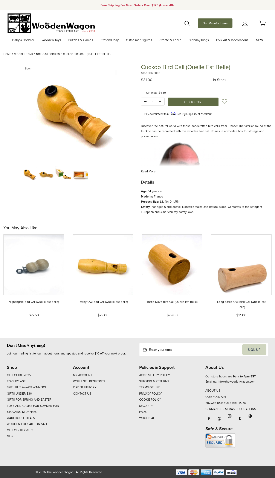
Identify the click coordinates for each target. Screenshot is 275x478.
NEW (10, 436)
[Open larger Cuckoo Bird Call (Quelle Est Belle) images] (68, 112)
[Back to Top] (262, 451)
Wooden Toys (23, 54)
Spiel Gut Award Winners (26, 387)
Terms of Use (149, 387)
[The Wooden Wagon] (51, 23)
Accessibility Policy (154, 375)
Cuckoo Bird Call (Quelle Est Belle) (86, 54)
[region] (68, 174)
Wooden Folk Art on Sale (27, 424)
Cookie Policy (150, 399)
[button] (28, 174)
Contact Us (82, 393)
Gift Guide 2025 (19, 375)
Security (146, 406)
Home (7, 54)
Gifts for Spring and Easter (29, 399)
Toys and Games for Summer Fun (33, 406)
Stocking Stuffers (22, 412)
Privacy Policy (150, 393)
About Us (212, 390)
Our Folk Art (215, 397)
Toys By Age (16, 381)
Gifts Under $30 (19, 393)
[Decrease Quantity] (145, 102)
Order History (84, 387)
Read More (148, 171)
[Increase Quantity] (160, 102)
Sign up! (254, 349)
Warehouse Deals (21, 418)
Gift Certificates (20, 430)
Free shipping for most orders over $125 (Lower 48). (137, 5)
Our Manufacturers (215, 23)
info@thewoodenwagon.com (236, 381)
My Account (82, 375)
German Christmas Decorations (230, 409)
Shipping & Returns (154, 381)
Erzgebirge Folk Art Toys (225, 403)
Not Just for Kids (48, 54)
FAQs (143, 412)
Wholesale (147, 418)
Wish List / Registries (89, 381)
